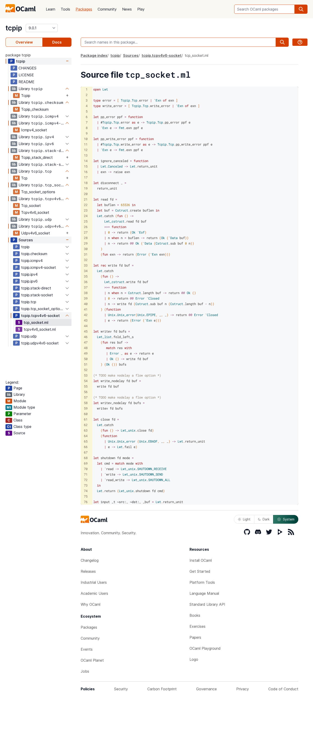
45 (86, 331)
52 (86, 370)
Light (246, 519)
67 (86, 452)
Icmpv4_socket (34, 130)
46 (86, 337)
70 (86, 469)
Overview (24, 42)
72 (86, 480)
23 (86, 210)
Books (194, 615)
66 (86, 447)
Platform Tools (202, 582)
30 (86, 249)
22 (86, 205)
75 (86, 496)
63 (86, 430)
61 (86, 419)
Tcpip (25, 95)
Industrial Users (94, 582)
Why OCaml (90, 604)
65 (86, 441)
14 (86, 161)
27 (86, 232)
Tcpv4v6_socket (35, 212)
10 (86, 139)
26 (86, 227)
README (26, 82)
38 (86, 293)
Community (107, 9)
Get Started (199, 571)
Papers (195, 637)
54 (86, 381)
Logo (193, 659)
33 (86, 265)
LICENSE (26, 75)
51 (86, 364)
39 (86, 298)
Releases (88, 571)
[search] (301, 9)
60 (86, 414)
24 (86, 216)
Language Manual (204, 593)
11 (86, 144)
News (127, 9)
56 (86, 392)
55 (86, 386)
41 (86, 309)
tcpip (13, 28)
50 (86, 359)
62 (86, 425)
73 (86, 485)
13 (86, 155)
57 (86, 397)
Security (121, 689)
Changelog (90, 560)
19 (86, 188)
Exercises (197, 626)
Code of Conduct (283, 689)
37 (86, 287)
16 (86, 172)
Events (87, 649)
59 (86, 408)
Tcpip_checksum (35, 109)
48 (86, 348)
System (288, 519)
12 (86, 150)
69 (86, 463)
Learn (50, 9)
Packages (84, 9)
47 (86, 342)
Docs (57, 42)
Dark (266, 519)
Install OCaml (200, 560)
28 (86, 238)
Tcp (24, 178)
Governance (206, 689)
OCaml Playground (205, 648)
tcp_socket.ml (36, 322)
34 (86, 271)
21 (86, 199)
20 (86, 194)
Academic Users (94, 593)
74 (86, 491)
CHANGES (27, 68)
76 (86, 502)
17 (86, 177)
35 (86, 276)
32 (86, 260)
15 (86, 166)
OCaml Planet (92, 660)
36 (86, 282)
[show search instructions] (300, 42)
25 (86, 221)
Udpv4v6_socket (35, 233)
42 (86, 315)
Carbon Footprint (162, 689)
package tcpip (18, 55)
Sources (26, 240)
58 (86, 403)
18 (86, 183)
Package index (94, 55)
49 (86, 353)
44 (86, 326)
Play (141, 9)
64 (86, 436)
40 (86, 304)
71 (86, 474)
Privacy (242, 689)
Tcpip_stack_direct (37, 157)
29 (86, 243)
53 (86, 375)
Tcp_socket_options (38, 192)
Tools (65, 9)
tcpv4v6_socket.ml (40, 329)
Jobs (85, 671)
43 (86, 320)
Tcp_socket (31, 205)
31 (86, 254)
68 (86, 458)
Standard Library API (207, 604)
